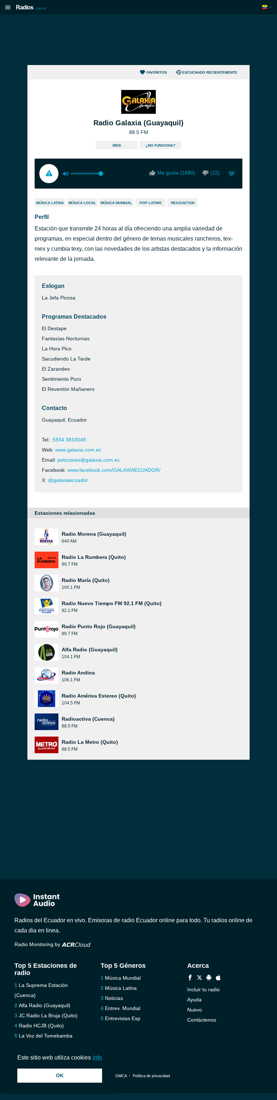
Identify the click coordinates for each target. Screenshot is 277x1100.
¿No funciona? (160, 145)
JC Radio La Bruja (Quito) (48, 1015)
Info (97, 1057)
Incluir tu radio (203, 989)
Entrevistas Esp (122, 1018)
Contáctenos (201, 1020)
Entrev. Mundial (122, 1008)
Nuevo (194, 1010)
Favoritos (156, 72)
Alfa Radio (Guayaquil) (44, 1005)
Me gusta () (176, 173)
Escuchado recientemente (209, 72)
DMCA (121, 1076)
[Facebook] (190, 978)
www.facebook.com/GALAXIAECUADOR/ (114, 470)
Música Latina (50, 203)
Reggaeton (182, 203)
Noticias (114, 998)
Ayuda (194, 999)
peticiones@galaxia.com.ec (88, 460)
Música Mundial (116, 203)
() (215, 173)
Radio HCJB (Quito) (41, 1025)
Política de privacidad (151, 1076)
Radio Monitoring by (38, 944)
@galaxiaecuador (68, 480)
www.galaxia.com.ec (78, 450)
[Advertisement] (138, 40)
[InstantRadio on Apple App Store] (218, 978)
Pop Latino (151, 203)
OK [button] (59, 1075)
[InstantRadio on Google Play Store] (209, 978)
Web (117, 145)
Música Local (82, 203)
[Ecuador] (267, 7)
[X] (199, 978)
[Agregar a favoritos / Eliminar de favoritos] (231, 174)
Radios (31, 7)
